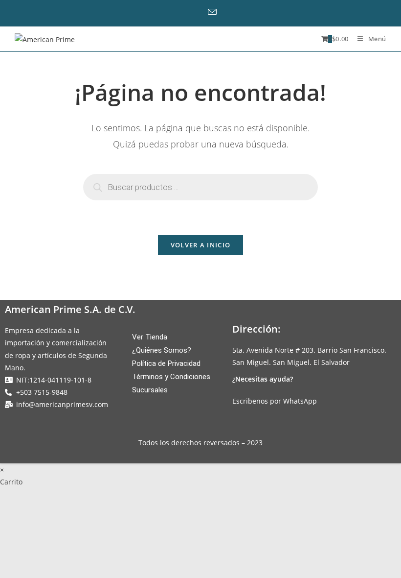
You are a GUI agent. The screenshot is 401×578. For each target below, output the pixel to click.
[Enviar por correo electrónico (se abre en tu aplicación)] (215, 12)
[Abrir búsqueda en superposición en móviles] (200, 187)
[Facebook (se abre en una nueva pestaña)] (184, 12)
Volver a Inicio (201, 245)
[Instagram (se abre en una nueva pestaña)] (199, 12)
